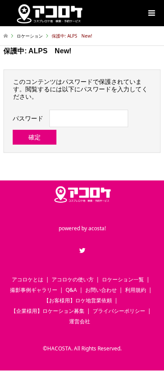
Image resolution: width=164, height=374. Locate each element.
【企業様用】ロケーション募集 (47, 311)
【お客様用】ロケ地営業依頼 (78, 300)
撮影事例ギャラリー (33, 290)
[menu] (151, 13)
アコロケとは (27, 279)
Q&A (71, 290)
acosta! (97, 228)
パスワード (28, 118)
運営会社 (79, 321)
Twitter (82, 250)
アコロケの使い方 (73, 279)
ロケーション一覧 (123, 279)
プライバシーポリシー (119, 311)
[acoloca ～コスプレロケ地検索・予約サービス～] (48, 13)
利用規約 (135, 290)
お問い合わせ (101, 290)
